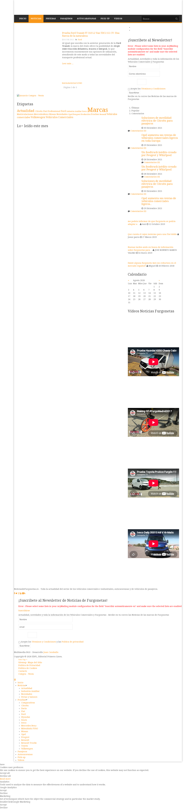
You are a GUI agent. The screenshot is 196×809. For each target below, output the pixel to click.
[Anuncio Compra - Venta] (30, 95)
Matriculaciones (25, 114)
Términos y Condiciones (153, 89)
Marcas (97, 109)
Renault (103, 114)
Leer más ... (67, 63)
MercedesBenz (41, 114)
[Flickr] (23, 593)
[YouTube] (21, 593)
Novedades (62, 114)
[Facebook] (14, 593)
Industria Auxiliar (74, 111)
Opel (70, 114)
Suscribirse (24, 610)
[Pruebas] (38, 53)
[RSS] (24, 593)
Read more (5, 779)
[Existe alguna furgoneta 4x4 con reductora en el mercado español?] (131, 258)
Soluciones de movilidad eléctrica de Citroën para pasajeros (157, 120)
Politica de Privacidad (29, 665)
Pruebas (95, 114)
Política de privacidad (73, 642)
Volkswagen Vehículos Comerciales (52, 117)
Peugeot (77, 114)
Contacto (22, 671)
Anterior (72, 83)
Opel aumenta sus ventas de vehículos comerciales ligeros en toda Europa (159, 138)
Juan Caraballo (50, 652)
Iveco (84, 111)
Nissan (53, 114)
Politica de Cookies (27, 668)
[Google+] (19, 593)
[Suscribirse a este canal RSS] (121, 27)
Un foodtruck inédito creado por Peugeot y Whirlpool (158, 154)
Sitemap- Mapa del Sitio (30, 662)
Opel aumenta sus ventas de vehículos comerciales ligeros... (158, 201)
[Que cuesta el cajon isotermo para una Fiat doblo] (131, 229)
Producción (86, 114)
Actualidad (26, 111)
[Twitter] (16, 593)
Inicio (65, 83)
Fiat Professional (52, 111)
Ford (80, 40)
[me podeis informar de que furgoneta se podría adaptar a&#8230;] (131, 216)
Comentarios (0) (138, 131)
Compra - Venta (26, 674)
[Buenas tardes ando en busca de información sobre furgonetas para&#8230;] (131, 242)
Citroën (39, 111)
